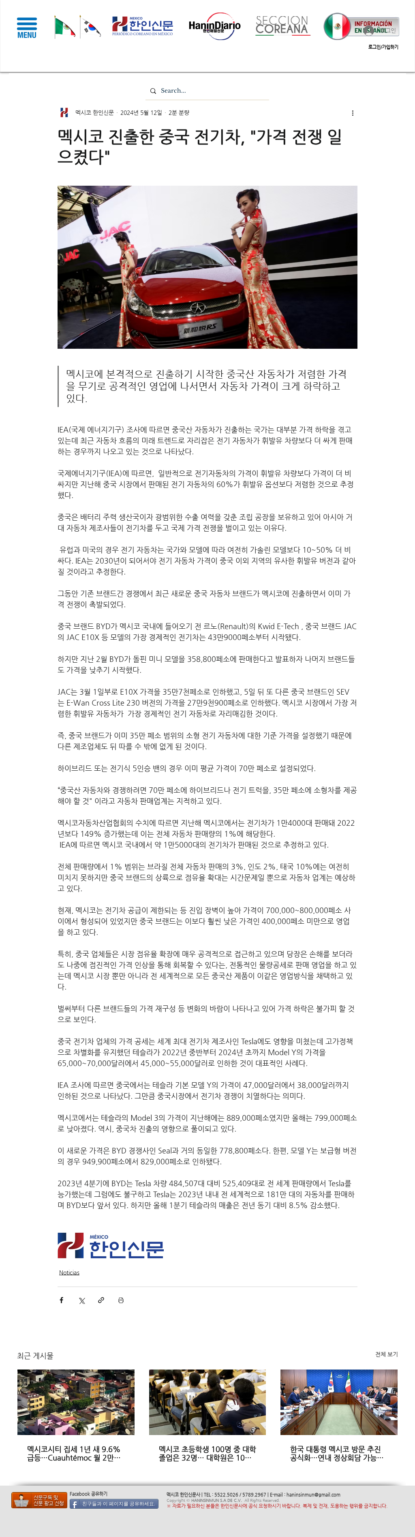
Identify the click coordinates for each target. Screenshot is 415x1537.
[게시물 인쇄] (121, 1300)
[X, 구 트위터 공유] (81, 1300)
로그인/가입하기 (383, 47)
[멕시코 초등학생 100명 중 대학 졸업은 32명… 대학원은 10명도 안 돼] (207, 1402)
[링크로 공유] (101, 1300)
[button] (27, 27)
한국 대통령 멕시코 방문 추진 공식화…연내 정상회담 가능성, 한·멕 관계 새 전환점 (338, 1453)
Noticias (69, 1272)
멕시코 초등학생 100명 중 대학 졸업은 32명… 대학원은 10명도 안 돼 (207, 1453)
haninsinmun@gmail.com (313, 1494)
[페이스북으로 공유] (61, 1300)
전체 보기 (386, 1354)
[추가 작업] (352, 112)
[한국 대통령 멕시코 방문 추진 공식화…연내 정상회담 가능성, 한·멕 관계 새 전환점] (339, 1402)
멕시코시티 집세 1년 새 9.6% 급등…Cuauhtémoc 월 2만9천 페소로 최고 (74, 1453)
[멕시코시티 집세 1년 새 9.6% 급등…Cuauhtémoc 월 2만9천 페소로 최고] (76, 1402)
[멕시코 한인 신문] (39, 1500)
